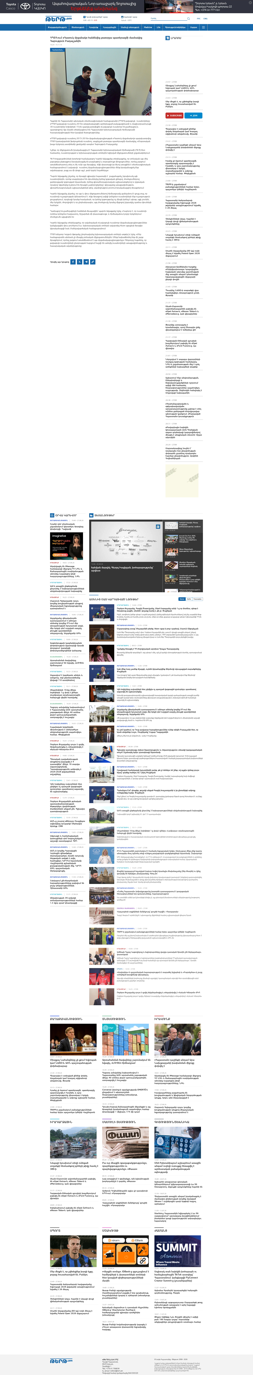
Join (195, 115)
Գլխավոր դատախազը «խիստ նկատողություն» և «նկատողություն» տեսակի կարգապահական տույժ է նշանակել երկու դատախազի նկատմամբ (159, 751)
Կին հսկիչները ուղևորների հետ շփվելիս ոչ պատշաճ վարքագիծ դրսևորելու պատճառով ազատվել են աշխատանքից (66, 788)
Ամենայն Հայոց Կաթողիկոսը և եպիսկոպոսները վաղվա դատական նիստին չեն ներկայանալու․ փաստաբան (159, 953)
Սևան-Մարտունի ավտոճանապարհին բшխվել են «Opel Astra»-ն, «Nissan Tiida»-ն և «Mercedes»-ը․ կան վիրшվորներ (182, 310)
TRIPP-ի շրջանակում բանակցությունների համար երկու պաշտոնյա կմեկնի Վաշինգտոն (182, 187)
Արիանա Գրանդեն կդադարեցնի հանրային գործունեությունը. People (175, 1291)
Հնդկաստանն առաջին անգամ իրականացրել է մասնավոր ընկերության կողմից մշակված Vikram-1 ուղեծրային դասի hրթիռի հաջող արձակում (177, 1200)
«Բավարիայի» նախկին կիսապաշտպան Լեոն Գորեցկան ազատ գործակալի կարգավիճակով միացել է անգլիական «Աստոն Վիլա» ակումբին (184, 432)
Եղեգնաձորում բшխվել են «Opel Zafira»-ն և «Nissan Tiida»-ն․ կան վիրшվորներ (72, 1209)
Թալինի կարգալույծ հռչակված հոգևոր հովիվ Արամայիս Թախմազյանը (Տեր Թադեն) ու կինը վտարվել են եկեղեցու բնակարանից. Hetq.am (159, 872)
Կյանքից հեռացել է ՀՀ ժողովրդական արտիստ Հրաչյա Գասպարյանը (148, 649)
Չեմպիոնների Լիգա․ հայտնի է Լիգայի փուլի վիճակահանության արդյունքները (182, 221)
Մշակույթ (110, 1230)
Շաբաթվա (197, 599)
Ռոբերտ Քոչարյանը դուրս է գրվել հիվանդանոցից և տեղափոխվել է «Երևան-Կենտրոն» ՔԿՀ (67, 747)
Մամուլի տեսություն (126, 908)
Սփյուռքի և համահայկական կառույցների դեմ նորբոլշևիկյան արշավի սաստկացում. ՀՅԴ (66, 838)
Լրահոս (176, 38)
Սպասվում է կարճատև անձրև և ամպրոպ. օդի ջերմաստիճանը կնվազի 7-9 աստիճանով (66, 677)
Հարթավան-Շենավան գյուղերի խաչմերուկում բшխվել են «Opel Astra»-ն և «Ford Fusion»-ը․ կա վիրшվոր (181, 344)
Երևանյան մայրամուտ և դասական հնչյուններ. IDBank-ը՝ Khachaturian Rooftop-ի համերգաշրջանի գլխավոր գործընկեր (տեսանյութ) (125, 1311)
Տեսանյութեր (104, 515)
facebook (73, 261)
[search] (188, 18)
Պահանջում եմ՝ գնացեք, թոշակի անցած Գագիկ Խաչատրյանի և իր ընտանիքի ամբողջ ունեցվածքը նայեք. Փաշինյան (156, 791)
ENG (205, 19)
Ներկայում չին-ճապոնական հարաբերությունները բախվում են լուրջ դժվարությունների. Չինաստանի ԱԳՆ (67, 884)
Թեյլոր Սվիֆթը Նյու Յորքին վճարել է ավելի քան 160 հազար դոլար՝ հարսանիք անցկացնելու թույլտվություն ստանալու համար (177, 1319)
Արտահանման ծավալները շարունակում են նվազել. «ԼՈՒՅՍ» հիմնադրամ (67, 662)
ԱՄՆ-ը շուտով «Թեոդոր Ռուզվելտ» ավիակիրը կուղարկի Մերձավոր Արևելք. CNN (67, 823)
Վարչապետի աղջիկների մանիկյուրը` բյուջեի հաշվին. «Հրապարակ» (147, 912)
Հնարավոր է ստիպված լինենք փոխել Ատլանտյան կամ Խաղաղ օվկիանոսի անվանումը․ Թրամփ (182, 131)
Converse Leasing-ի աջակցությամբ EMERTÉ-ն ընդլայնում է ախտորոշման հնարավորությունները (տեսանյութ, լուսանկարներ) (125, 1093)
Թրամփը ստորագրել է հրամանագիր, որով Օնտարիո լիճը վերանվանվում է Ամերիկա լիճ (183, 327)
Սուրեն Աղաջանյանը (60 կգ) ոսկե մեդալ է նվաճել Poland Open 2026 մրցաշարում (183, 253)
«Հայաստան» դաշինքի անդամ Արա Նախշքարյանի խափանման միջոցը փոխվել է (183, 147)
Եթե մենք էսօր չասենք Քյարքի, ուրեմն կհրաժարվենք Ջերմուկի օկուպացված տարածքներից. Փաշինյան (159, 670)
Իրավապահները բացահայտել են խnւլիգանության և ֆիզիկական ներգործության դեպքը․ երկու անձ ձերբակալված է (178, 1095)
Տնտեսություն (56, 657)
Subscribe (176, 115)
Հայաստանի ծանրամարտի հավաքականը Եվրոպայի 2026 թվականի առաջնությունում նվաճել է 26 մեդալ (183, 204)
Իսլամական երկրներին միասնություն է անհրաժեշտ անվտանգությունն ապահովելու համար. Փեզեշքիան (65, 731)
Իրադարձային (56, 583)
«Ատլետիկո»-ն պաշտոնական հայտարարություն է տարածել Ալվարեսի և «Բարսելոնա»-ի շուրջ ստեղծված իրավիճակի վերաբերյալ (159, 973)
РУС (199, 19)
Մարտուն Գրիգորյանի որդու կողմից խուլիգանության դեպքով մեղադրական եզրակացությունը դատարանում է (66, 605)
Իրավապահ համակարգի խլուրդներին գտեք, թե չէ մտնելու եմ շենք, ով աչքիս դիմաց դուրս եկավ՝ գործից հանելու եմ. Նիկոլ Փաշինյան (158, 771)
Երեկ (189, 599)
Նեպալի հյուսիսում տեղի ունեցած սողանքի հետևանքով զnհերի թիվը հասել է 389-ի (183, 237)
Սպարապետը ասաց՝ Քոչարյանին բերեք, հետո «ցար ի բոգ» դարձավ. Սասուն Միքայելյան (157, 629)
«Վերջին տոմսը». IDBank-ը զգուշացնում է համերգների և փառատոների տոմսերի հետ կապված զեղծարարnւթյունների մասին (125, 1276)
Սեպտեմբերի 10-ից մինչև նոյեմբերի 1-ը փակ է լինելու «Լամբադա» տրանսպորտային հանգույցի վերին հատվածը (65, 694)
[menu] (203, 27)
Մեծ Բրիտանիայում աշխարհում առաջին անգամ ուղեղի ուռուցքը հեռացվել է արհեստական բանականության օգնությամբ (177, 1167)
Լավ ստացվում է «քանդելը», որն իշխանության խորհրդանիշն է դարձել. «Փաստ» (125, 1179)
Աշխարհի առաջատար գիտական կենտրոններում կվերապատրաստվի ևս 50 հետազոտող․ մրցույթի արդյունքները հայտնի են (178, 1184)
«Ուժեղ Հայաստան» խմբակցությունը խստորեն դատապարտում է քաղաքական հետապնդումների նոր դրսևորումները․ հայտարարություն (153, 892)
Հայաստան (57, 50)
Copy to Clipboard (92, 261)
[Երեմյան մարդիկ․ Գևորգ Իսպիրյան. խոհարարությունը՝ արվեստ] (127, 542)
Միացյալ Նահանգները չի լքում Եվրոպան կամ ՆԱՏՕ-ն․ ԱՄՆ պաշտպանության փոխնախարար (182, 88)
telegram (86, 261)
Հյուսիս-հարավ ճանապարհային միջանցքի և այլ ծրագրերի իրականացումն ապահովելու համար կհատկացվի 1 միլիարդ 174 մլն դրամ (126, 1109)
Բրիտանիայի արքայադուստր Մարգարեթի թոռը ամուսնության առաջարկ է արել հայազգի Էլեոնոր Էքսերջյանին (178, 1305)
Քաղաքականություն (59, 520)
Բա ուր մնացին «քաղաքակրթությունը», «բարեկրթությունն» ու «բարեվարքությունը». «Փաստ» (124, 1166)
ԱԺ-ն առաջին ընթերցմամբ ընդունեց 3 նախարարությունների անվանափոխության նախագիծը (67, 588)
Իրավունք (54, 563)
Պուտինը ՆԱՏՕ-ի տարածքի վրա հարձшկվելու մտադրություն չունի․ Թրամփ (183, 292)
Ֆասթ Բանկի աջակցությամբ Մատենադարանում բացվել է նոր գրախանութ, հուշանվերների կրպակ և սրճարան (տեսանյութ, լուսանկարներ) (126, 1294)
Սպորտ (119, 969)
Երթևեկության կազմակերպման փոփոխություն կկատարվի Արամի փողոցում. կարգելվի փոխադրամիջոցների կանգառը (67, 647)
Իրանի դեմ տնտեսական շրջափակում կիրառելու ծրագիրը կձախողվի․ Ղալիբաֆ (66, 526)
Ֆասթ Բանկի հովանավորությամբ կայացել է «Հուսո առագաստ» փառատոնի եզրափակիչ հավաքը (124, 1327)
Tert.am (58, 18)
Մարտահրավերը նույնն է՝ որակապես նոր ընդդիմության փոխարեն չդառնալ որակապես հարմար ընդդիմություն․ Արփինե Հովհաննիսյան (182, 453)
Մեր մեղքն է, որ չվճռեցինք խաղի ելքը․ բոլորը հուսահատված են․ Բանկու (182, 104)
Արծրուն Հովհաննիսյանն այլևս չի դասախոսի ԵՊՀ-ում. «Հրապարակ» (125, 1192)
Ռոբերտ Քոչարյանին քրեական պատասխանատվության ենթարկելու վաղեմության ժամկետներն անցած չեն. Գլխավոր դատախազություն (67, 806)
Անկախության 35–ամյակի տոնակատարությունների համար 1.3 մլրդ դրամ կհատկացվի (66, 900)
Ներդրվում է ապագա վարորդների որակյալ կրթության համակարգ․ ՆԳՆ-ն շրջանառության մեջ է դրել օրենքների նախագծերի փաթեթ (183, 363)
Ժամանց (160, 1230)
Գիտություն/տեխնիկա (171, 1122)
